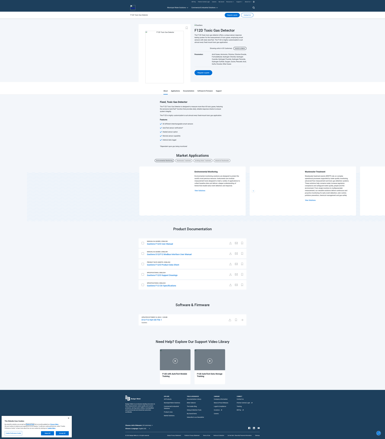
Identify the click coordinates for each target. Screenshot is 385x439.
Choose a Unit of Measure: (133, 425)
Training (239, 406)
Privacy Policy (54, 424)
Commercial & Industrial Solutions (203, 8)
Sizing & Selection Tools (194, 410)
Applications (175, 91)
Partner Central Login (243, 403)
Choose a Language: (132, 428)
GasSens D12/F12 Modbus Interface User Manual (169, 254)
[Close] (68, 418)
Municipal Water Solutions (176, 8)
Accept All (62, 433)
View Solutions (200, 190)
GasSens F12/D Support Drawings (162, 275)
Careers (216, 413)
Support (219, 91)
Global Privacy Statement (174, 435)
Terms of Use (206, 435)
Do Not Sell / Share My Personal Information (240, 435)
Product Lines (168, 412)
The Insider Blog (192, 406)
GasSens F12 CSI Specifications (161, 285)
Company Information (221, 399)
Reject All (47, 433)
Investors (217, 410)
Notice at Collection (219, 435)
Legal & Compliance (220, 406)
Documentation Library (194, 399)
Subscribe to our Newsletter (195, 417)
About (165, 91)
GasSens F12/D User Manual (160, 244)
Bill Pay (239, 410)
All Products (167, 399)
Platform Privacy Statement (192, 435)
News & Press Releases (221, 403)
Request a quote (232, 15)
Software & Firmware (205, 91)
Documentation (188, 91)
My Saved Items (192, 413)
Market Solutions (169, 415)
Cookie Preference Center (13, 433)
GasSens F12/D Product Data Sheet (163, 264)
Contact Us (240, 399)
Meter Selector (191, 403)
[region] (37, 426)
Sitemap (257, 435)
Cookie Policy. (52, 428)
